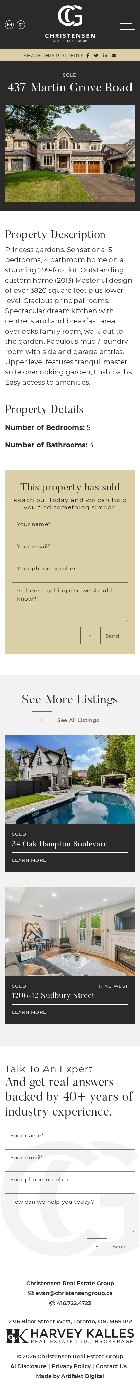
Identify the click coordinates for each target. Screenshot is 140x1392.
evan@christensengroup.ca (74, 1292)
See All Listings (78, 720)
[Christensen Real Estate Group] (70, 22)
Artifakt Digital (82, 1375)
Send (112, 635)
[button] (125, 24)
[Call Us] (21, 24)
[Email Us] (9, 24)
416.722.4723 (74, 1302)
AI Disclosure (28, 1366)
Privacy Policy (71, 1366)
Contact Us (111, 1366)
